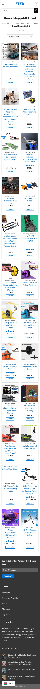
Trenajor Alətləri (18, 23)
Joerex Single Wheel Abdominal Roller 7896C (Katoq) (10, 286)
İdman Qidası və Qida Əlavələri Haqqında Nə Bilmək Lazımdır (20, 663)
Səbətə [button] (10, 82)
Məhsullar (5, 23)
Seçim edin (10, 547)
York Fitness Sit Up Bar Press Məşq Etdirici (10, 488)
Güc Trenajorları (32, 23)
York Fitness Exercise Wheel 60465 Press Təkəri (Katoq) (10, 449)
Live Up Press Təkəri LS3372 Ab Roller (10, 366)
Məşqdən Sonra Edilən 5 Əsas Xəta (21, 669)
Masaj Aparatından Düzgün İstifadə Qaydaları (21, 677)
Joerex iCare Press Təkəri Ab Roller (29, 283)
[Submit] (36, 10)
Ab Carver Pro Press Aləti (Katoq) (29, 408)
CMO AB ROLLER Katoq (30, 199)
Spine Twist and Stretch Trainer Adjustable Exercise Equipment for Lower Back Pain (29, 70)
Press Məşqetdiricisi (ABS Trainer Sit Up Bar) (10, 534)
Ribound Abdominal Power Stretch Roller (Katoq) (10, 409)
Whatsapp (6, 608)
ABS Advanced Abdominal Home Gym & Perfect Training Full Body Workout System (10, 241)
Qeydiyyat (6, 614)
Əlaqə (4, 603)
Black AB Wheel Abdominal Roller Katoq (30, 366)
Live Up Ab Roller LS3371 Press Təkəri (10, 325)
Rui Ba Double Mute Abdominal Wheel (29, 111)
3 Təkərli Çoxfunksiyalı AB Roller (10, 200)
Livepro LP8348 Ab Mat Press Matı (10, 65)
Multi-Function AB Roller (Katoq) (30, 447)
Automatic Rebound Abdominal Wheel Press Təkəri (30, 158)
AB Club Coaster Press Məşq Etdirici (29, 532)
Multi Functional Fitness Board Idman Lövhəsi (10, 156)
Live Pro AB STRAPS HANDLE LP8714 (30, 238)
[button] (3, 3)
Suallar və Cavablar (10, 598)
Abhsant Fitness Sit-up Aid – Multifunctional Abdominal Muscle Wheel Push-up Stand (10, 115)
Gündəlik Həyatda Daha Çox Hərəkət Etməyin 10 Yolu (22, 656)
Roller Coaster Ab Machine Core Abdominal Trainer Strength (29, 490)
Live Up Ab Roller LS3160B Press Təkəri (29, 325)
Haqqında (6, 592)
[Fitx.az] (20, 3)
